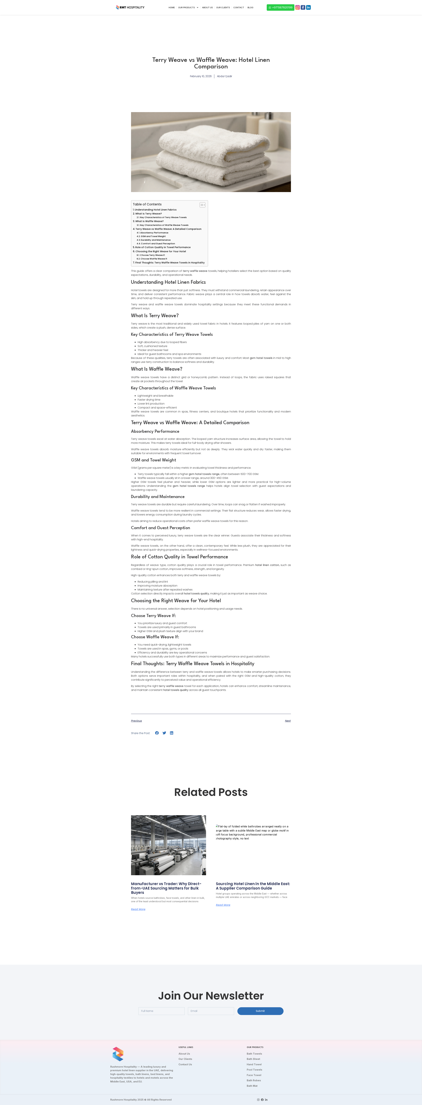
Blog (250, 7)
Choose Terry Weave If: (152, 255)
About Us (207, 7)
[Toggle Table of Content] (201, 205)
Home (172, 7)
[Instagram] (258, 1100)
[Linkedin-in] (308, 7)
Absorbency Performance (154, 232)
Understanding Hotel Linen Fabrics (156, 209)
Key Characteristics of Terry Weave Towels (163, 217)
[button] (157, 733)
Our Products (186, 7)
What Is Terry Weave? (148, 213)
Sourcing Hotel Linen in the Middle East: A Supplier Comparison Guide (253, 886)
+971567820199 (282, 7)
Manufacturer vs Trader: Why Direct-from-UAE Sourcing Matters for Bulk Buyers (166, 888)
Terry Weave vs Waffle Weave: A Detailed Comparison (168, 229)
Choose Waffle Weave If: (154, 258)
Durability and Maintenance (156, 240)
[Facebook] (262, 1100)
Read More (138, 909)
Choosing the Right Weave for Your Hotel (161, 251)
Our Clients (223, 7)
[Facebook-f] (303, 7)
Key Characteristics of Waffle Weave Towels (164, 225)
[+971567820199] (270, 7)
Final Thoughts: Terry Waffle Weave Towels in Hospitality (170, 262)
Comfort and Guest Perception (158, 243)
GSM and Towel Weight (153, 236)
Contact (238, 7)
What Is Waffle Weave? (149, 221)
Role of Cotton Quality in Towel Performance (163, 247)
